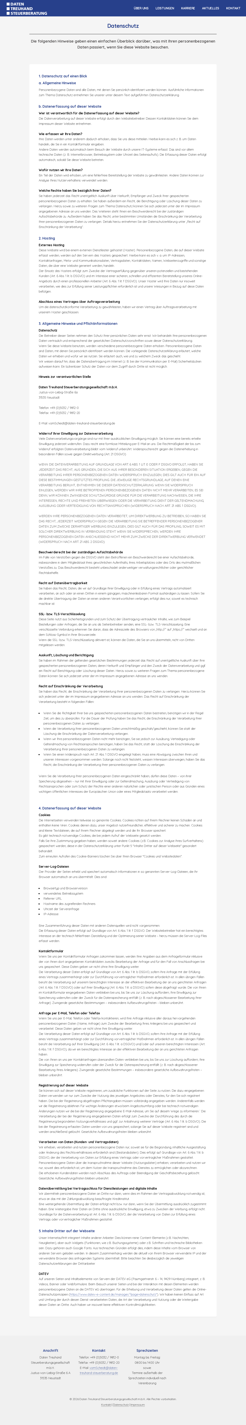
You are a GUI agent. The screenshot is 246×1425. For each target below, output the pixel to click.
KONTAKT (233, 8)
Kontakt (106, 1404)
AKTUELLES (210, 8)
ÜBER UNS (141, 8)
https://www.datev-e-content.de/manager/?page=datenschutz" (113, 1294)
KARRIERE (188, 8)
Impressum (138, 1404)
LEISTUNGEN (165, 8)
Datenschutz (121, 1404)
